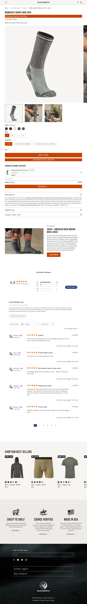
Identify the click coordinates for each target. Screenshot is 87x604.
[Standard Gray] (13, 482)
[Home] (44, 2)
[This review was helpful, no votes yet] (73, 346)
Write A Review (71, 287)
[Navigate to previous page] (31, 425)
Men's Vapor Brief (38, 485)
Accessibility (35, 600)
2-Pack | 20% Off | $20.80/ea (22, 144)
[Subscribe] (72, 555)
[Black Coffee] (8, 482)
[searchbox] (15, 324)
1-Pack (8, 144)
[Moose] (16, 482)
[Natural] (14, 128)
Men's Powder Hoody (12, 485)
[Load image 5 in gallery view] (33, 113)
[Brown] (6, 128)
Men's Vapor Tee (64, 485)
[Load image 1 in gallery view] (14, 113)
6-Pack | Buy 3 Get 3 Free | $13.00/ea (45, 144)
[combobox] (32, 324)
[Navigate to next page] (55, 425)
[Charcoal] (19, 128)
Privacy (42, 600)
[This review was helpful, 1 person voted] (73, 417)
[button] (6, 2)
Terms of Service (50, 600)
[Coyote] (32, 482)
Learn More (53, 254)
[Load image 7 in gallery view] (53, 113)
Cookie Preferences (48, 598)
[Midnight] (10, 128)
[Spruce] (23, 128)
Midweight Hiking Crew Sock (19, 170)
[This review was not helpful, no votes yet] (76, 346)
